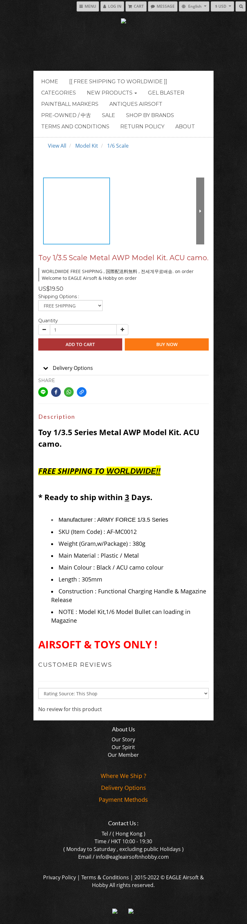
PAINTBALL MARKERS (69, 104)
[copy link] (82, 392)
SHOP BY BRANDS (150, 115)
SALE (108, 115)
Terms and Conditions (75, 127)
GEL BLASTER (166, 93)
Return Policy (142, 127)
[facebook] (56, 392)
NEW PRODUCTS (110, 93)
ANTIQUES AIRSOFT (135, 104)
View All (57, 145)
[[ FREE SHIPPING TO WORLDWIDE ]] (118, 81)
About (185, 127)
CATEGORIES (58, 93)
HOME (49, 81)
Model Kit (86, 145)
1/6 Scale (118, 145)
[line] (43, 392)
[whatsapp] (69, 392)
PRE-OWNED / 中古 (66, 115)
